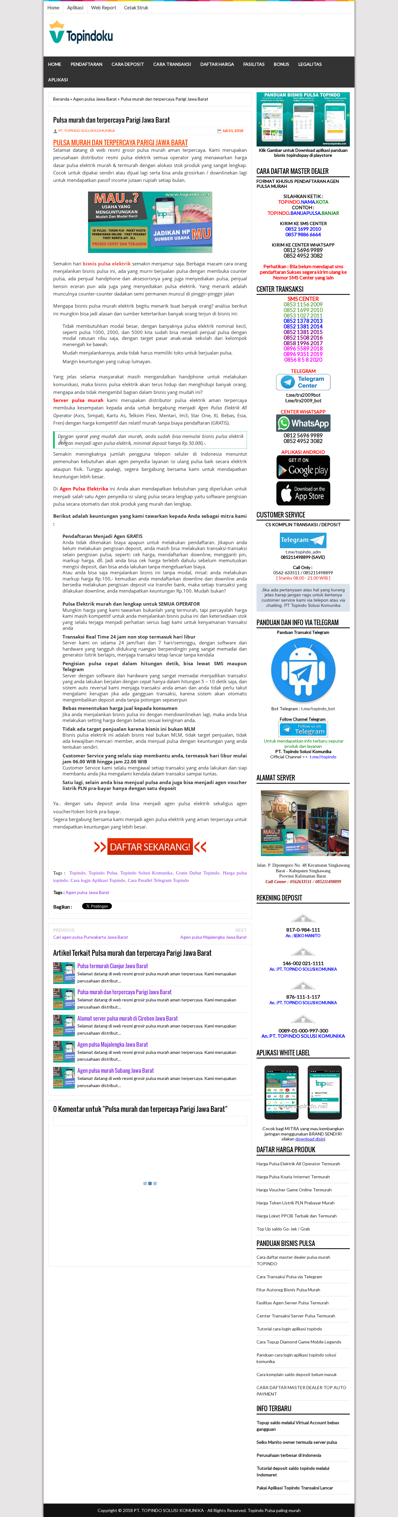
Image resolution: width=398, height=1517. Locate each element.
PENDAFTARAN (86, 64)
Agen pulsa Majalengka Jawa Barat (213, 937)
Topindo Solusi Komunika (146, 872)
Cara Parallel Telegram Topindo (158, 880)
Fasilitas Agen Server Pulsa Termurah (293, 1302)
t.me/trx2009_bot (303, 400)
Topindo (77, 872)
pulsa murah (151, 150)
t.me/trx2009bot (303, 395)
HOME (54, 64)
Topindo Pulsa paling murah (274, 1510)
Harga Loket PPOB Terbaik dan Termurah (297, 1215)
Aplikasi (75, 7)
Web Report (103, 7)
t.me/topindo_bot (318, 708)
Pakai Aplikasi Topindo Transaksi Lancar (295, 1487)
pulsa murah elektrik (111, 306)
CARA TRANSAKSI (172, 64)
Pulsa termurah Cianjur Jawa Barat (112, 966)
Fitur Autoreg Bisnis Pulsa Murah (288, 1289)
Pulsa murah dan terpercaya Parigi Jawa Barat (124, 992)
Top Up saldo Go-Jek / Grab (283, 1228)
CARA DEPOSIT (128, 64)
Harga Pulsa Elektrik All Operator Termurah (298, 1163)
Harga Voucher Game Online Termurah (294, 1189)
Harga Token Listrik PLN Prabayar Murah (296, 1202)
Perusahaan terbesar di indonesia (289, 1455)
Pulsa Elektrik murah (87, 604)
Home (53, 7)
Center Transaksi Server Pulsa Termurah (296, 1315)
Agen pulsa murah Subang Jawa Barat (115, 1070)
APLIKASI (58, 79)
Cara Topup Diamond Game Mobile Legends (299, 1341)
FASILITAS (254, 64)
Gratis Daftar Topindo (198, 872)
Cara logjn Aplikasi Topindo (98, 880)
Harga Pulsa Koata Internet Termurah (293, 1176)
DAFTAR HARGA (217, 64)
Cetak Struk (136, 7)
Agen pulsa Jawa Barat (87, 892)
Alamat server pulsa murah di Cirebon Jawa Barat (127, 1018)
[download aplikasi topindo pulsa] (303, 478)
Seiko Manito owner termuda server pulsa (297, 1442)
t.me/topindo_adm (303, 551)
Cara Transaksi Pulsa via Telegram (289, 1276)
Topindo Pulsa (103, 872)
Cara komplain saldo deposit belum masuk (297, 1374)
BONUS (281, 64)
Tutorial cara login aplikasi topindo (289, 1328)
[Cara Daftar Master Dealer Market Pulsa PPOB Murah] (150, 853)
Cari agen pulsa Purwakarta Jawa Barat (90, 937)
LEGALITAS (310, 64)
